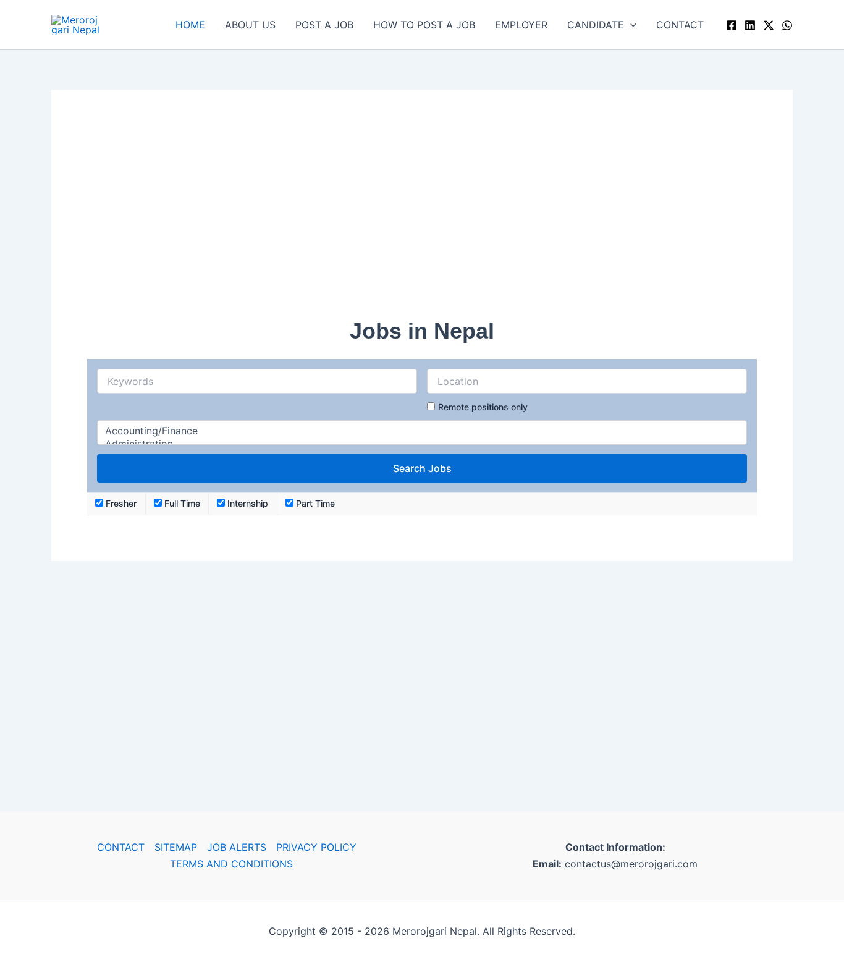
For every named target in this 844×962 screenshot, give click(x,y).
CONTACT (680, 25)
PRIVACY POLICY (316, 847)
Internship (246, 503)
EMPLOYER (521, 25)
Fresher (120, 503)
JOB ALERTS (236, 847)
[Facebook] (731, 25)
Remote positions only (483, 407)
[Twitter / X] (768, 25)
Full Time (181, 503)
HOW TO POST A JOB (424, 25)
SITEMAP (175, 847)
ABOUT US (250, 25)
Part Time (314, 503)
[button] (630, 24)
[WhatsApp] (787, 25)
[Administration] (422, 443)
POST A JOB (324, 25)
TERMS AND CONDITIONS (231, 864)
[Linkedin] (750, 25)
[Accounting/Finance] (422, 430)
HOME (190, 25)
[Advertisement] (422, 211)
